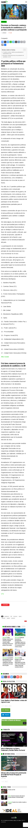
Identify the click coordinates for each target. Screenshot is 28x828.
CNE (11, 616)
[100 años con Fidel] (4, 791)
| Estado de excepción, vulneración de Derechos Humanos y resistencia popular (16, 796)
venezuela (13, 618)
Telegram (7, 714)
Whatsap (7, 710)
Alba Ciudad (5, 357)
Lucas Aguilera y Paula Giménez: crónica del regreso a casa (14, 701)
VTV (2, 594)
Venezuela (4, 22)
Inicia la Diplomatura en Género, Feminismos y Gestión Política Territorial (13, 749)
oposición (3, 618)
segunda (8, 618)
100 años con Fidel (11, 789)
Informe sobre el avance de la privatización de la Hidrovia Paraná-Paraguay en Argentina (13, 774)
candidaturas (6, 616)
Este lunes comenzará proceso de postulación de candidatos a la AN (13, 56)
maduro (20, 616)
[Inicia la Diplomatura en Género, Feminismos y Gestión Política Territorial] (14, 739)
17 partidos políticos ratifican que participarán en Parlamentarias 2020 (13, 53)
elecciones (15, 616)
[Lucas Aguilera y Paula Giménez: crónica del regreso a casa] (14, 690)
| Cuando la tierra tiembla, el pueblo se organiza (17, 802)
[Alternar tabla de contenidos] (23, 50)
